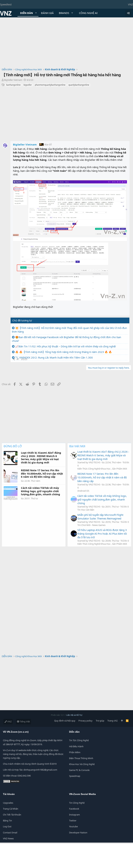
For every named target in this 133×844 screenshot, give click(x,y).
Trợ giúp (100, 720)
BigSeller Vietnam (13, 79)
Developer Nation (78, 832)
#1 (18, 359)
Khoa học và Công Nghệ (82, 764)
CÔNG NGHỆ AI (88, 13)
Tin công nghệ (77, 802)
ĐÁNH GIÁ (47, 13)
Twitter (72, 820)
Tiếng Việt (24, 721)
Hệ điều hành (76, 746)
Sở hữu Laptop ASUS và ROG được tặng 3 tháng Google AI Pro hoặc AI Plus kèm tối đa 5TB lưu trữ (102, 533)
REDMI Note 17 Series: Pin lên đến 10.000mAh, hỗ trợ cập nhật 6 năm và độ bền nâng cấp (102, 477)
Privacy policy (85, 720)
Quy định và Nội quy (64, 720)
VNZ (130, 4)
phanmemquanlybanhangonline (50, 84)
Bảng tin (7, 820)
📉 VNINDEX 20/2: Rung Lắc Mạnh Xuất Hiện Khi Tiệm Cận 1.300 (54, 357)
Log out (7, 826)
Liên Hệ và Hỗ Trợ (74, 715)
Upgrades (8, 802)
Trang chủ (112, 720)
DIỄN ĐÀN (26, 13)
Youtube (73, 826)
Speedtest (6, 4)
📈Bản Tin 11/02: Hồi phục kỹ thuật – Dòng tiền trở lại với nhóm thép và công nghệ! (65, 346)
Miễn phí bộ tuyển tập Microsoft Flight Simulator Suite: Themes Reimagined (100, 516)
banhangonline (13, 84)
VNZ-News (8, 838)
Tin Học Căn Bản (85, 509)
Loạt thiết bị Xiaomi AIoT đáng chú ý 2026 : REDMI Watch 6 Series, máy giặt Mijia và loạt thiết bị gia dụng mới (103, 455)
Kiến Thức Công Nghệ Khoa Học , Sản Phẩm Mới (102, 468)
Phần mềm (74, 752)
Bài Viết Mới (77, 446)
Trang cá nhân (10, 808)
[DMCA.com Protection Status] (11, 782)
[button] (36, 13)
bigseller (28, 84)
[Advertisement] (66, 43)
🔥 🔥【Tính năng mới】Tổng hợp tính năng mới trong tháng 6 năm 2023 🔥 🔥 (63, 352)
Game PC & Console (79, 770)
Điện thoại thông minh (81, 758)
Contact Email (10, 832)
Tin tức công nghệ (79, 740)
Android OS (83, 490)
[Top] (122, 720)
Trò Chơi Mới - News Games (91, 525)
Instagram (74, 814)
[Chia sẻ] (14, 359)
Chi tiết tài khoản (12, 814)
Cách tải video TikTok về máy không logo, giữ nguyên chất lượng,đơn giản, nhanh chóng (102, 499)
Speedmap (74, 776)
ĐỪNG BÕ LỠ (13, 446)
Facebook (74, 808)
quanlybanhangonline (78, 84)
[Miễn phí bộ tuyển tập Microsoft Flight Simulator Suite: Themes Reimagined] (74, 518)
